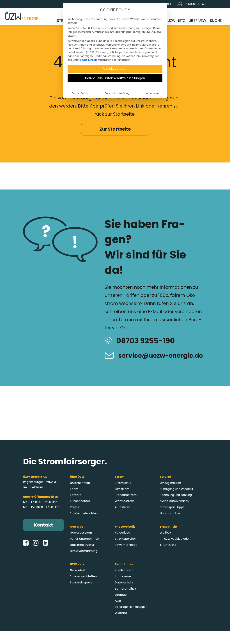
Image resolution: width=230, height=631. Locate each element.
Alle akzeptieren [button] (115, 68)
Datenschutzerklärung (117, 93)
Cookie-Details (80, 93)
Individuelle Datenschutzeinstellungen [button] (115, 78)
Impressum (152, 93)
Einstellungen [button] (88, 60)
